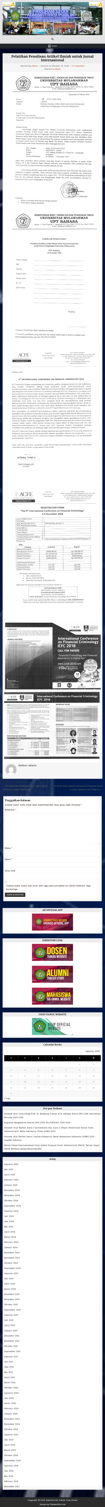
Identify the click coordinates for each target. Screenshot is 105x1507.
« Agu (7, 1098)
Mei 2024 (8, 1226)
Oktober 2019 (11, 1429)
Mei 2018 (8, 1476)
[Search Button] (52, 39)
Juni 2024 (9, 1221)
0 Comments (78, 66)
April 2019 (9, 1445)
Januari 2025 (11, 1185)
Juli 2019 (8, 1439)
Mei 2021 (8, 1372)
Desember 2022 (12, 1294)
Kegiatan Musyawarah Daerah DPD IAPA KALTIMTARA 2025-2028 (37, 1122)
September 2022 (12, 1309)
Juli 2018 (8, 1470)
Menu (54, 46)
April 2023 (9, 1283)
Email (8, 859)
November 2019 (12, 1424)
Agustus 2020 (11, 1393)
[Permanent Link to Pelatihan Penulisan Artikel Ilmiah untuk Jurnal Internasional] (52, 141)
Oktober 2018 (11, 1455)
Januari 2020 (11, 1413)
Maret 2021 (10, 1382)
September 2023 (12, 1268)
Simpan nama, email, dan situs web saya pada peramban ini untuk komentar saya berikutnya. (48, 887)
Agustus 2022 (11, 1315)
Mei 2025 (8, 1169)
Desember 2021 (11, 1335)
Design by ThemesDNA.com (52, 1504)
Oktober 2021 (11, 1346)
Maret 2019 (10, 1450)
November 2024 (12, 1195)
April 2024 (9, 1231)
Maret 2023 (10, 1289)
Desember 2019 (12, 1419)
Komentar (10, 809)
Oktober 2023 (11, 1263)
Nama (8, 848)
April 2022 (9, 1325)
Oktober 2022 (11, 1304)
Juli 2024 (9, 1216)
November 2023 (12, 1257)
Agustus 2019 (11, 1434)
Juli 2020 (9, 1398)
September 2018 (12, 1460)
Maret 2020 (10, 1403)
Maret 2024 (10, 1237)
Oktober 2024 (11, 1200)
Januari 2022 (10, 1330)
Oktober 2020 (11, 1387)
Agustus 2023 (11, 1273)
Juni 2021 (9, 1367)
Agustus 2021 (11, 1356)
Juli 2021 (8, 1361)
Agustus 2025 (11, 1164)
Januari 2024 (11, 1247)
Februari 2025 (11, 1179)
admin (34, 66)
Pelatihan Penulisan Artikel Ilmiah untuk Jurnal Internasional (52, 58)
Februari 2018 (11, 1481)
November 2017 (12, 1486)
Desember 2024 (12, 1190)
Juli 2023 (9, 1278)
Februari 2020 (11, 1408)
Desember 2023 (12, 1252)
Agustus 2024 (11, 1211)
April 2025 (9, 1174)
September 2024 (12, 1206)
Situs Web (10, 870)
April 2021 (9, 1377)
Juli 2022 (8, 1320)
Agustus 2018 (11, 1465)
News (58, 69)
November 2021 (12, 1341)
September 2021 (12, 1351)
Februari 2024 (11, 1242)
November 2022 (12, 1299)
